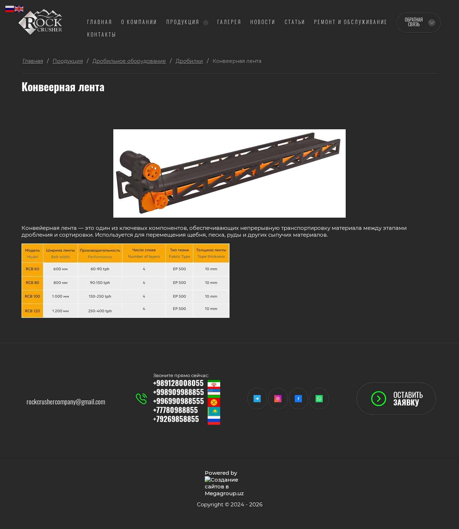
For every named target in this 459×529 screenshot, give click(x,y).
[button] (396, 398)
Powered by (221, 472)
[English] (19, 8)
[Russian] (10, 8)
